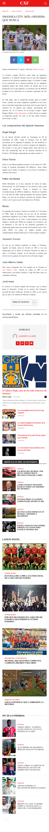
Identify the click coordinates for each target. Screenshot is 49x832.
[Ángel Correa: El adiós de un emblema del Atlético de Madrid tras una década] (9, 766)
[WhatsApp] (35, 60)
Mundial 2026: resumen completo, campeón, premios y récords (23, 662)
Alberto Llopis (38, 69)
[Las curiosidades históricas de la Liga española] (9, 414)
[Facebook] (13, 60)
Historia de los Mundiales (16, 658)
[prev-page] (3, 818)
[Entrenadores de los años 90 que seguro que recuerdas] (9, 438)
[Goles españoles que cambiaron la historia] (24, 683)
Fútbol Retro (10, 573)
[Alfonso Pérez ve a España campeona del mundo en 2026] (9, 499)
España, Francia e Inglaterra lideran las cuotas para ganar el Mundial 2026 (31, 528)
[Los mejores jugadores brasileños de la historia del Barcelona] (9, 426)
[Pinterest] (28, 60)
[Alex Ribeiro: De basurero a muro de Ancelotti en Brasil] (9, 747)
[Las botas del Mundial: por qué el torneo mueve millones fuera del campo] (9, 472)
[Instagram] (22, 343)
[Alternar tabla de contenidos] (33, 302)
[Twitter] (20, 60)
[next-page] (7, 818)
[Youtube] (31, 343)
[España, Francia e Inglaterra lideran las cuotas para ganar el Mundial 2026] (9, 526)
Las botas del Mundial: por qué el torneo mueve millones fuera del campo (30, 473)
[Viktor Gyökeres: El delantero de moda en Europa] (9, 785)
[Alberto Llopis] (16, 336)
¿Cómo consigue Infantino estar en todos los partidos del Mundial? (30, 487)
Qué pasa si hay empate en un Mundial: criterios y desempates (30, 514)
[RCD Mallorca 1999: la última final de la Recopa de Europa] (24, 556)
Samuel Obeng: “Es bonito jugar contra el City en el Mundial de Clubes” (29, 729)
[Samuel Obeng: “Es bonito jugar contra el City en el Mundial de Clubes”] (9, 728)
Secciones (17, 11)
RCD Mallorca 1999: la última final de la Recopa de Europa (24, 577)
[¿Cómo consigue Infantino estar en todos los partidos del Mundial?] (9, 485)
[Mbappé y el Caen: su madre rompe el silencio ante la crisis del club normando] (9, 805)
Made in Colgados (12, 386)
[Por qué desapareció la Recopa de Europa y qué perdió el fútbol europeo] (24, 598)
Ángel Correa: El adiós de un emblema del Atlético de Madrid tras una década (30, 768)
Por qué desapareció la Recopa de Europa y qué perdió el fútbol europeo (24, 619)
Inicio (5, 11)
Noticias (29, 11)
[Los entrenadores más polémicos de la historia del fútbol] (9, 451)
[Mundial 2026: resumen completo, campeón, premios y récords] (24, 641)
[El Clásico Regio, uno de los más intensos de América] (24, 371)
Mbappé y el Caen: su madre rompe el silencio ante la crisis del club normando (30, 806)
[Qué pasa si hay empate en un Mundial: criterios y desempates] (9, 513)
